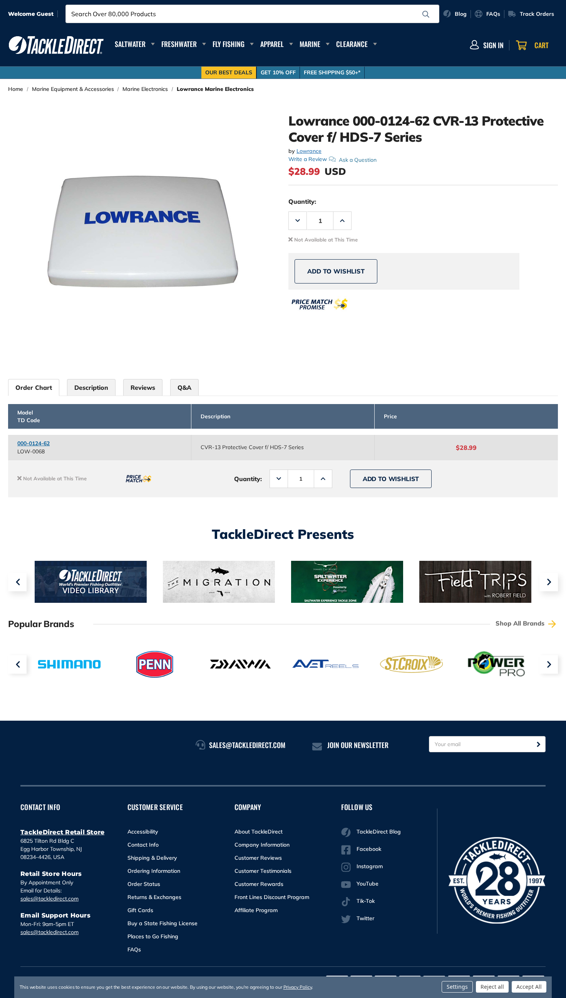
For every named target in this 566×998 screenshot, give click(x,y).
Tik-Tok (366, 900)
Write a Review (307, 159)
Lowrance (309, 151)
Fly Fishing (228, 44)
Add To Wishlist (336, 271)
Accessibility (142, 831)
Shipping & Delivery (152, 857)
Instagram (370, 866)
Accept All (529, 986)
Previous (17, 582)
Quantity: (302, 201)
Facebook (369, 848)
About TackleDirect (258, 831)
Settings (457, 986)
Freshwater (179, 44)
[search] (426, 14)
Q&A (184, 387)
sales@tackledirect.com (49, 898)
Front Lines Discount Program (271, 897)
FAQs (134, 949)
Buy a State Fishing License (162, 923)
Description (91, 387)
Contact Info (143, 844)
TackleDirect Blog (379, 831)
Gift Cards (140, 910)
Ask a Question (358, 159)
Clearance (352, 44)
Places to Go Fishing (152, 936)
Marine (310, 44)
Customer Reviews (258, 857)
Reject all (492, 986)
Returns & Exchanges (154, 897)
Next (548, 582)
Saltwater (130, 44)
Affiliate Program (256, 910)
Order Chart (33, 387)
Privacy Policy (297, 987)
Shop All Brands (521, 623)
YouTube (367, 883)
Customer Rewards (258, 884)
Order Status (143, 884)
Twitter (365, 918)
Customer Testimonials (262, 870)
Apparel (272, 44)
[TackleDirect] (56, 45)
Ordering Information (153, 870)
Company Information (262, 844)
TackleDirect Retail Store (62, 832)
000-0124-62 (33, 443)
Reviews (143, 387)
